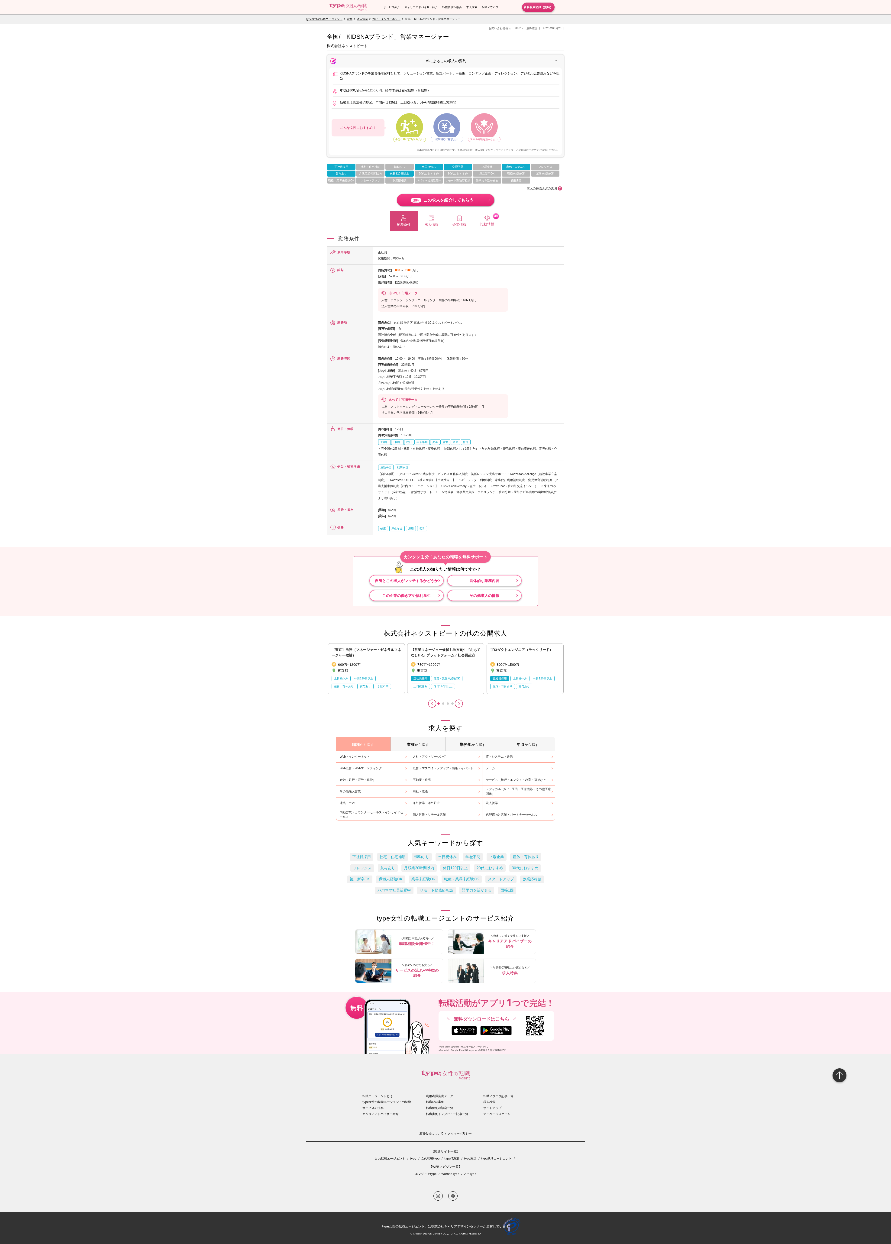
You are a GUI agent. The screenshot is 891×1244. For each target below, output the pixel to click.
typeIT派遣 (451, 1158)
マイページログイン (496, 1114)
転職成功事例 (435, 1102)
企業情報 (459, 224)
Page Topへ (839, 1075)
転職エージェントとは (377, 1096)
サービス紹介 (391, 7)
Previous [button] (432, 704)
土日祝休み (429, 166)
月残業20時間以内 (370, 173)
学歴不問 (457, 166)
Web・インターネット (386, 19)
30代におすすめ (458, 173)
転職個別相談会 (452, 7)
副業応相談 (400, 180)
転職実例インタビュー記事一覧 (447, 1114)
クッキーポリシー (460, 1133)
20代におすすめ (429, 173)
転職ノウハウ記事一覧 (498, 1096)
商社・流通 (420, 791)
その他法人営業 (350, 791)
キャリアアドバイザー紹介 (421, 7)
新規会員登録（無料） (538, 7)
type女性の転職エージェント (324, 19)
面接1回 (516, 180)
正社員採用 (341, 166)
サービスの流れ (373, 1108)
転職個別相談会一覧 (439, 1108)
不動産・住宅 (422, 780)
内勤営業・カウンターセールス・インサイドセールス (371, 815)
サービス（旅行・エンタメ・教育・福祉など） (517, 780)
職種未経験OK (516, 173)
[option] (366, 668)
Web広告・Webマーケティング (361, 768)
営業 (349, 19)
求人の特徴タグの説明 (542, 188)
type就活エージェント (496, 1158)
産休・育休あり (516, 166)
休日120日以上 (399, 173)
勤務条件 (404, 224)
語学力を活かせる (487, 180)
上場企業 (487, 166)
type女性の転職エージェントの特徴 (386, 1102)
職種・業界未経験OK (341, 180)
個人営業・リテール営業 (429, 814)
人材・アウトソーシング (429, 756)
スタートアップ (370, 180)
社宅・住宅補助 (370, 166)
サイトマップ (492, 1108)
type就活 (470, 1158)
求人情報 (432, 224)
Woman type (450, 1174)
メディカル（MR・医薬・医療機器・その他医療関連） (518, 791)
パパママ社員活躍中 (428, 180)
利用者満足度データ (439, 1096)
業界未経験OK (545, 173)
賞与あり (341, 173)
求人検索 (471, 7)
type (413, 1158)
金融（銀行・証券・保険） (358, 780)
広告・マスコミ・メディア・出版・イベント (443, 768)
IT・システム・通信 (499, 756)
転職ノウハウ (490, 7)
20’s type (470, 1174)
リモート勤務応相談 (457, 180)
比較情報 (487, 224)
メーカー (492, 768)
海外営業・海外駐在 (426, 803)
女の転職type (430, 1158)
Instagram (438, 1196)
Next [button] (459, 704)
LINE (453, 1196)
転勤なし (399, 166)
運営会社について (431, 1133)
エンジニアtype (425, 1174)
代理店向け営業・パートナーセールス (511, 814)
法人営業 (362, 19)
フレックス (545, 166)
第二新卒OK (486, 173)
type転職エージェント (390, 1158)
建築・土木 (347, 803)
